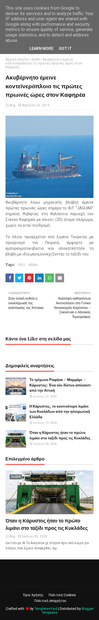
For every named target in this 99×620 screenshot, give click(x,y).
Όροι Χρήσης (33, 595)
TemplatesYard (45, 609)
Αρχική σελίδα (17, 59)
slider (35, 59)
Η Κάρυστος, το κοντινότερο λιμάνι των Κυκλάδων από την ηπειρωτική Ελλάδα (59, 411)
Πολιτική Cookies (62, 595)
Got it (65, 48)
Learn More (41, 48)
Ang (12, 105)
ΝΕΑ (21, 265)
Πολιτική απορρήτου (50, 601)
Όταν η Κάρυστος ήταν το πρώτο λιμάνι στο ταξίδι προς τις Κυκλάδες (59, 435)
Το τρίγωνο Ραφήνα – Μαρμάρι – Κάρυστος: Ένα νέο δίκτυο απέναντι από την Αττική (60, 385)
